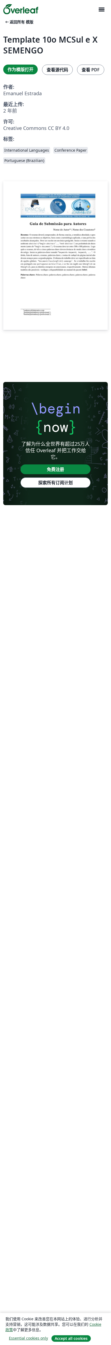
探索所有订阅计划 (55, 483)
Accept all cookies (71, 1338)
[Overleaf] (20, 9)
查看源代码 (57, 70)
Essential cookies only (28, 1338)
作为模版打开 (20, 69)
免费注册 (55, 469)
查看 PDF (91, 70)
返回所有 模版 (18, 21)
